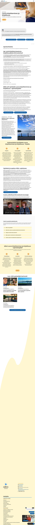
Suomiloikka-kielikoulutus (6, 523)
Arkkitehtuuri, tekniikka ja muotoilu (8, 509)
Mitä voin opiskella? (9, 227)
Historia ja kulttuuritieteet (6, 511)
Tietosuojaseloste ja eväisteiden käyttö (23, 489)
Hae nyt (4, 19)
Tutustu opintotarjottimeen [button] (8, 112)
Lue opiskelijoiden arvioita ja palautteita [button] (10, 192)
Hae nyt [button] (17, 270)
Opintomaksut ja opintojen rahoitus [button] (20, 112)
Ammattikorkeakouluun (6, 501)
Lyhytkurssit (5, 505)
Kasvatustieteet (5, 512)
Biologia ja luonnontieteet (6, 510)
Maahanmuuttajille (6, 503)
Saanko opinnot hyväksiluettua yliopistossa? (13, 237)
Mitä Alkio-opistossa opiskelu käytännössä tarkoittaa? (15, 230)
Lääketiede (4, 518)
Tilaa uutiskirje (21, 488)
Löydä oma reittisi (6, 498)
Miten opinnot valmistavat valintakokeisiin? (13, 235)
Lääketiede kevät (5, 519)
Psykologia (4, 521)
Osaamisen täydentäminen (7, 504)
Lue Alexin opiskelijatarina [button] (7, 137)
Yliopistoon (4, 500)
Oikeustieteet (5, 520)
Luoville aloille (5, 502)
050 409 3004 (21, 485)
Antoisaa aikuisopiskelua (8, 306)
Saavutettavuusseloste (21, 490)
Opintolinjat (5, 507)
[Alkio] (4, 1)
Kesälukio (4, 506)
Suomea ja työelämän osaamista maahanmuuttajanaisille (11, 522)
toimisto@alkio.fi (21, 484)
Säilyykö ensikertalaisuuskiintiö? (11, 232)
